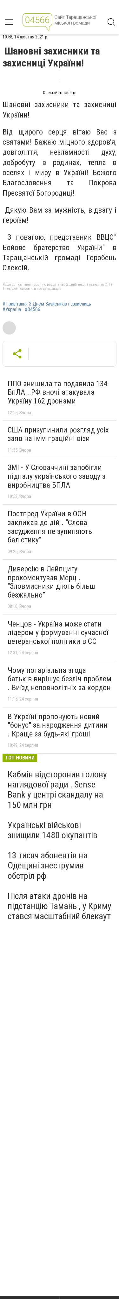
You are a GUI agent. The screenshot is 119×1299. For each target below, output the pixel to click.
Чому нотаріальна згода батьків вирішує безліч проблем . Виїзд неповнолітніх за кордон (59, 679)
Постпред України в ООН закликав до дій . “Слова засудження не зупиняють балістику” (50, 526)
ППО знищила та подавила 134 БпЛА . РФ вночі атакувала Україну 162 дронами (58, 392)
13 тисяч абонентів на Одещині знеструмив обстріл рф (48, 865)
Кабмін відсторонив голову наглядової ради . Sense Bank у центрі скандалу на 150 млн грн (57, 789)
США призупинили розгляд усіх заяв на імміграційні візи (58, 434)
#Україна (12, 309)
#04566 (32, 309)
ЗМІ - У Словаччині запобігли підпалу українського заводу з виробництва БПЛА (56, 476)
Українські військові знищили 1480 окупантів (52, 830)
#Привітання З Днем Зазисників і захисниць (47, 304)
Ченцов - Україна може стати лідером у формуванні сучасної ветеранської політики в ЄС (58, 633)
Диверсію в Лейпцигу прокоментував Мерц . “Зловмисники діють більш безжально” (51, 581)
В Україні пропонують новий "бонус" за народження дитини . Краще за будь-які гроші (58, 725)
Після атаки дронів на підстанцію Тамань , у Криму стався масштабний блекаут (59, 906)
